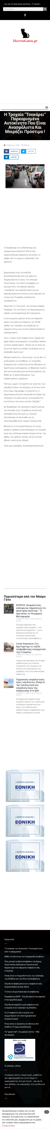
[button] (46, 107)
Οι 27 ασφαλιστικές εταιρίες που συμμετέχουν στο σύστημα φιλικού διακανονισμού (20, 1015)
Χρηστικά (9, 939)
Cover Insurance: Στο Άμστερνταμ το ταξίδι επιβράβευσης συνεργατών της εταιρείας (31, 647)
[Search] (45, 9)
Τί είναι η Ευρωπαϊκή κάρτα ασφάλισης (21, 991)
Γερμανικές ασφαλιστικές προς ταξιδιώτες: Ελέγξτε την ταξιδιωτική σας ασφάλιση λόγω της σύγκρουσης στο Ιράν (30, 685)
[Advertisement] (25, 75)
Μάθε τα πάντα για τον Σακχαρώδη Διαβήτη (24, 956)
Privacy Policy (8, 1125)
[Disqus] (25, 540)
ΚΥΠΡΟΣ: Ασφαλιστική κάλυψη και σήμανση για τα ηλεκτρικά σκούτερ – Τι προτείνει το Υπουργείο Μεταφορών (31, 611)
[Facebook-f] (25, 15)
